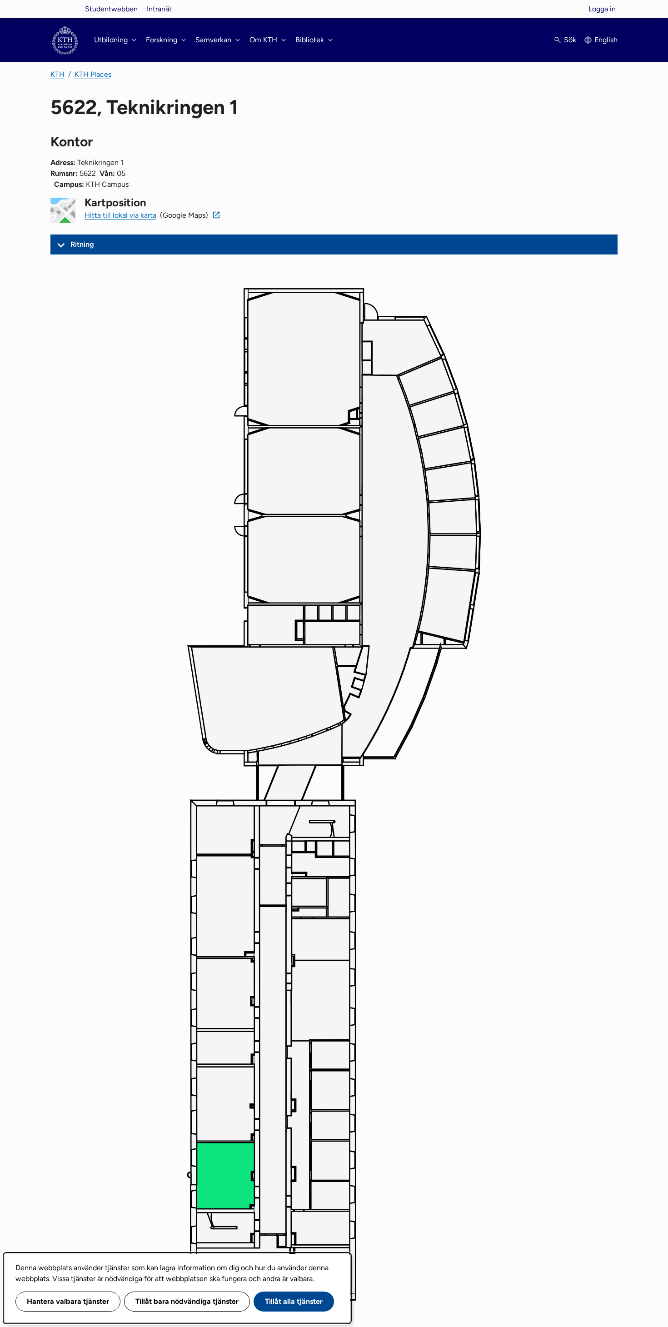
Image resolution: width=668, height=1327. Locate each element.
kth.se (65, 9)
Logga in (602, 9)
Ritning (82, 244)
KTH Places (93, 74)
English (606, 39)
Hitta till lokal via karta (120, 215)
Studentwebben (111, 9)
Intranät (159, 9)
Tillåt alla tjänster (294, 1301)
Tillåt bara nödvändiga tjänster (187, 1301)
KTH (57, 74)
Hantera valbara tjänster (68, 1301)
